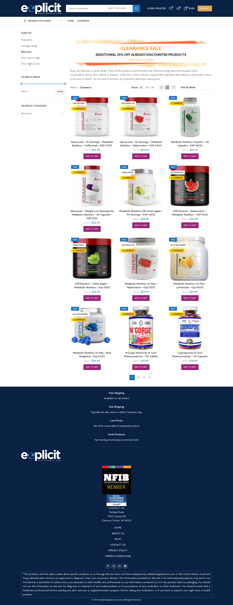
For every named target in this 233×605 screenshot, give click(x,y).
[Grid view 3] (167, 87)
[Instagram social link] (119, 566)
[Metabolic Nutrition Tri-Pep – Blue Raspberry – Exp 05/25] (92, 328)
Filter (60, 91)
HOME (118, 527)
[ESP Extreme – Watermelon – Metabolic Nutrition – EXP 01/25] (190, 186)
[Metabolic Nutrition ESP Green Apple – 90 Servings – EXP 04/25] (141, 186)
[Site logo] (41, 8)
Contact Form (116, 512)
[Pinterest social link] (125, 566)
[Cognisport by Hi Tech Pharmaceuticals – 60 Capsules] (190, 328)
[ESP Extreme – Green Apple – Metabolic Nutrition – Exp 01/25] (92, 259)
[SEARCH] (136, 8)
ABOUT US (118, 533)
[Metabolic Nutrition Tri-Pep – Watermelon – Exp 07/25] (141, 259)
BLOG (118, 539)
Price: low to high (30, 57)
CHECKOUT (205, 8)
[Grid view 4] (173, 87)
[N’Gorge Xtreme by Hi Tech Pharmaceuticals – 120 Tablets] (141, 328)
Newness (26, 51)
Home (73, 87)
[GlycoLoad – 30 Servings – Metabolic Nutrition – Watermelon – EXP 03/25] (141, 117)
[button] (92, 156)
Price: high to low (30, 63)
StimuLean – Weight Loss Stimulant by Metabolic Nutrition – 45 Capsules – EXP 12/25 (92, 215)
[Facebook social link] (108, 566)
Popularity (26, 39)
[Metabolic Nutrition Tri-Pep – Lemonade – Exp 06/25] (190, 259)
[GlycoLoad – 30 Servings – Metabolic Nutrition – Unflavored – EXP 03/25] (92, 117)
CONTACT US (118, 544)
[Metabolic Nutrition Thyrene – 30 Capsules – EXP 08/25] (190, 117)
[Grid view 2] (161, 87)
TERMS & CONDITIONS (118, 556)
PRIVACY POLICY (117, 550)
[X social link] (113, 566)
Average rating (29, 45)
